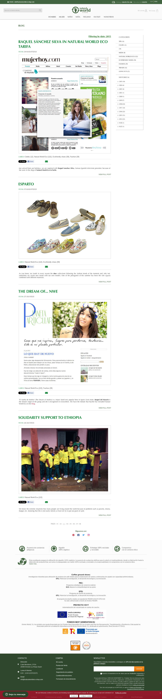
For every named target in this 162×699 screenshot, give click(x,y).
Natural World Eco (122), (43, 157)
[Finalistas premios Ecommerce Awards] (86, 645)
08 (80, 524)
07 (77, 524)
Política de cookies (120, 692)
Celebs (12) (122, 45)
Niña (78, 17)
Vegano (87, 17)
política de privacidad (138, 685)
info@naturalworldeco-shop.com (24, 2)
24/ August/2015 (30, 52)
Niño (70, 17)
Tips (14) (121, 41)
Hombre (52, 17)
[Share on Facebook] (30, 162)
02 (61, 524)
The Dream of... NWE (38, 292)
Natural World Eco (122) (33, 497)
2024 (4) (121, 85)
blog (33, 404)
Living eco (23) (124, 71)
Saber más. (33, 564)
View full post (105, 174)
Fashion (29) (74, 157)
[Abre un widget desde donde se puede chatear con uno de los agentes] (15, 694)
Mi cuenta (59, 662)
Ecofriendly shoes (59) (51, 262)
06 (74, 524)
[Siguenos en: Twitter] (84, 535)
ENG (155, 1)
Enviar (139, 669)
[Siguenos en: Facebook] (78, 535)
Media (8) (122, 53)
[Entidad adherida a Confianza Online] (75, 645)
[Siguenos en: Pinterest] (73, 535)
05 (71, 524)
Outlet (97, 17)
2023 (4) (121, 89)
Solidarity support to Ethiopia (50, 418)
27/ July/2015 (29, 296)
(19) (120, 49)
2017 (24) (122, 108)
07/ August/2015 (30, 189)
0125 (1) (121, 126)
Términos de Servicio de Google (135, 689)
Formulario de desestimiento (66, 679)
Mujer (62, 17)
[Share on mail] (46, 162)
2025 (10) (122, 81)
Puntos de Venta (61, 665)
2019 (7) (121, 100)
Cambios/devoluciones (64, 675)
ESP (151, 1)
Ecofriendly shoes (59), (61, 157)
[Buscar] (39, 10)
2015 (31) (122, 115)
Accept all (74, 696)
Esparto (26, 184)
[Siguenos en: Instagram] (89, 535)
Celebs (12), (29, 157)
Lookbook (59, 669)
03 (64, 524)
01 (57, 524)
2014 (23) (122, 119)
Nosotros (109, 17)
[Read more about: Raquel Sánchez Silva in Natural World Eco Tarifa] (64, 104)
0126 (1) (121, 123)
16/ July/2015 (29, 423)
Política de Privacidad (135, 687)
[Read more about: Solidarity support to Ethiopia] (64, 459)
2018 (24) (122, 104)
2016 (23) (122, 111)
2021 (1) (121, 93)
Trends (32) (123, 68)
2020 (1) (121, 96)
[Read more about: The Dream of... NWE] (64, 342)
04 (67, 524)
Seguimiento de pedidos (64, 672)
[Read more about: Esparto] (64, 225)
